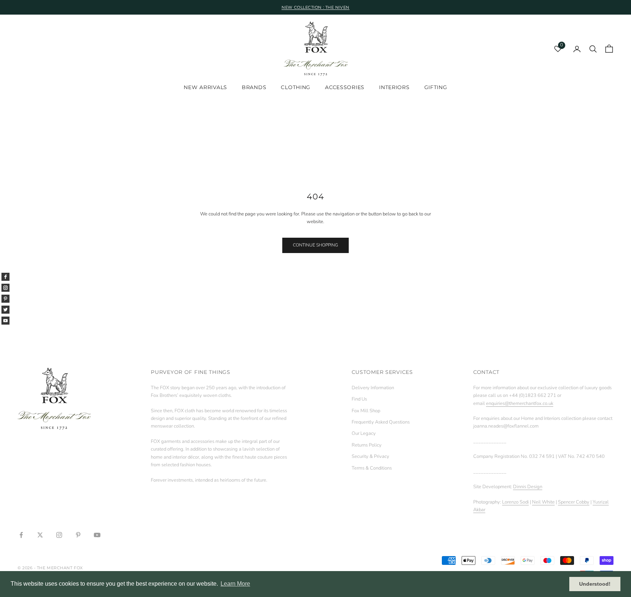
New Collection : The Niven (315, 7)
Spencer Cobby (573, 502)
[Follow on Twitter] (40, 535)
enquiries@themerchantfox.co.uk (519, 403)
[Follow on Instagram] (59, 535)
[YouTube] (5, 320)
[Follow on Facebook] (21, 535)
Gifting (435, 87)
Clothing (295, 87)
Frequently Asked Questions (381, 422)
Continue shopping (315, 245)
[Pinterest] (5, 298)
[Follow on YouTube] (97, 535)
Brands (254, 87)
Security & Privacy (370, 456)
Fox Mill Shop (366, 410)
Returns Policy (367, 445)
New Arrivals (205, 87)
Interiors (394, 87)
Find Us (359, 399)
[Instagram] (5, 287)
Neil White (543, 502)
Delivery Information (373, 387)
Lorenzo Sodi (515, 502)
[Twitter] (5, 309)
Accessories (344, 87)
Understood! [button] (595, 584)
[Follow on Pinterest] (78, 535)
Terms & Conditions (372, 468)
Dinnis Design (527, 486)
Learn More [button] (235, 584)
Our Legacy (364, 433)
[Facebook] (5, 276)
